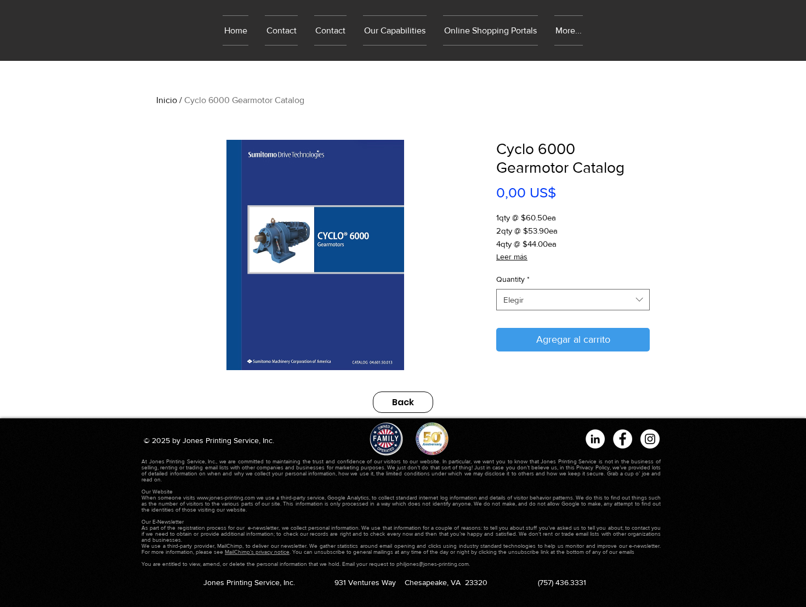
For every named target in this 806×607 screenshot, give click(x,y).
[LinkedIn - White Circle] (595, 439)
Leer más (511, 256)
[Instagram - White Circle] (650, 439)
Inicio (166, 100)
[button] (490, 30)
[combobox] (573, 299)
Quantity (513, 279)
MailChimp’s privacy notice (257, 552)
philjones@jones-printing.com (432, 564)
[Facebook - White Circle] (622, 439)
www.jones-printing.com (226, 498)
